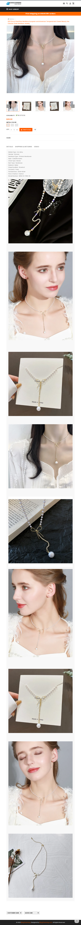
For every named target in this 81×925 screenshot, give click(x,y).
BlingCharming (25, 922)
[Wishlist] (35, 129)
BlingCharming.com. (45, 922)
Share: (8, 138)
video (36, 147)
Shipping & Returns (23, 147)
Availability (10, 115)
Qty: (7, 129)
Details (9, 147)
